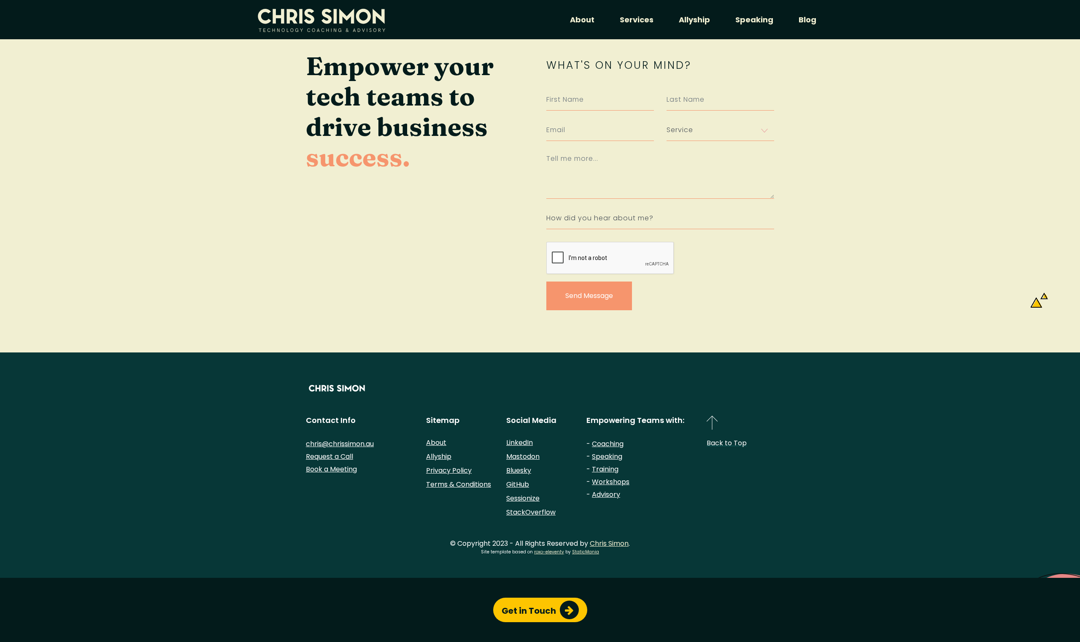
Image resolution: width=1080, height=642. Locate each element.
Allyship (694, 19)
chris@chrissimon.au (340, 444)
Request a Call (329, 456)
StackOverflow (531, 512)
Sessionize (523, 498)
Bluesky (518, 470)
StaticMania (585, 552)
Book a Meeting (331, 469)
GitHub (517, 484)
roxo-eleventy (549, 552)
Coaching (608, 444)
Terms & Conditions (458, 484)
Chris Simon (609, 543)
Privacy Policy (449, 470)
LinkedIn (519, 442)
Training (605, 469)
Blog (807, 19)
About (582, 19)
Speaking (754, 19)
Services (636, 19)
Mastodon (523, 456)
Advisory (606, 494)
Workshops (610, 482)
